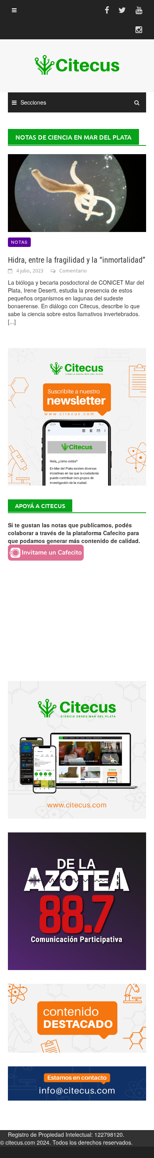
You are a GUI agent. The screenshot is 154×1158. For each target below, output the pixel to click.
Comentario (73, 270)
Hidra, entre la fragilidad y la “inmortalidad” (76, 260)
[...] (12, 322)
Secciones (33, 102)
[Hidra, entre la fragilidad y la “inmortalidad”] (77, 192)
